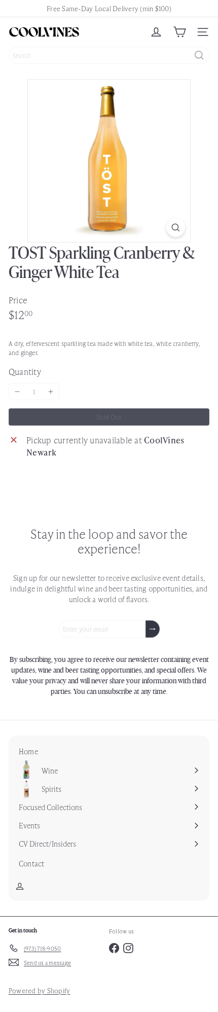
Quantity (25, 371)
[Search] (199, 55)
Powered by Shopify (39, 990)
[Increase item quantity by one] (50, 391)
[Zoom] (175, 227)
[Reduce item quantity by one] (17, 391)
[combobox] (109, 55)
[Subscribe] (153, 629)
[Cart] (179, 32)
